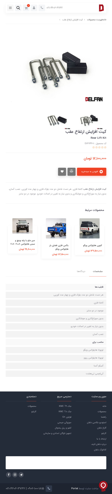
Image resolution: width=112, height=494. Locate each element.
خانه (104, 406)
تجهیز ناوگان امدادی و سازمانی (57, 433)
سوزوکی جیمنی (64, 422)
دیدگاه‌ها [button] (81, 271)
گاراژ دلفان (101, 428)
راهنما (103, 417)
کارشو (103, 433)
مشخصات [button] (98, 271)
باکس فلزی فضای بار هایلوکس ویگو (58, 247)
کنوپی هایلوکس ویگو (92, 245)
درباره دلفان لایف (98, 444)
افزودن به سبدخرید (90, 171)
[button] (34, 8)
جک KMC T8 (65, 411)
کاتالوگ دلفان (100, 450)
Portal (74, 488)
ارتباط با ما (101, 439)
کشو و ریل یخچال (63, 428)
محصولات (102, 411)
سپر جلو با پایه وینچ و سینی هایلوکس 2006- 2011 (22, 242)
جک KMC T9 (65, 406)
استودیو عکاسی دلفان (96, 422)
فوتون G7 (66, 417)
